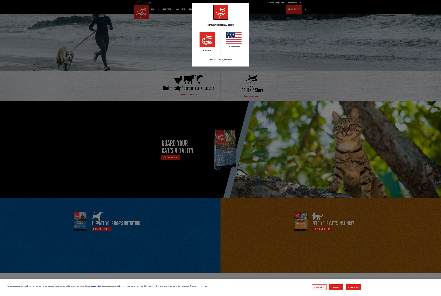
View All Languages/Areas (220, 59)
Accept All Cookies (353, 287)
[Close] (246, 6)
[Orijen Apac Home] (221, 12)
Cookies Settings (319, 287)
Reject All (336, 287)
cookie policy (96, 286)
